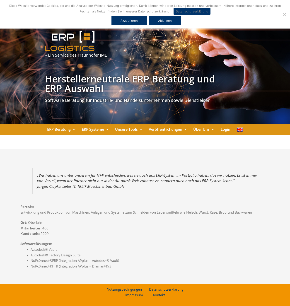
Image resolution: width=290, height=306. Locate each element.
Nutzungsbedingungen (124, 289)
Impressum (134, 295)
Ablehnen (165, 20)
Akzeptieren (129, 20)
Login (225, 129)
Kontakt (159, 295)
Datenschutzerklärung (166, 289)
